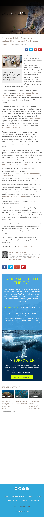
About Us (24, 500)
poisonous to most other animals (15, 164)
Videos (30, 496)
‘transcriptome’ (34, 118)
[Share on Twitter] (31, 49)
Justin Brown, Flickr (24, 246)
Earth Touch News (9, 44)
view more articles (8, 411)
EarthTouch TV (12, 500)
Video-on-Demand (18, 496)
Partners (16, 506)
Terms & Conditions (25, 506)
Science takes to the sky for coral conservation (21, 403)
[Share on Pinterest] (40, 49)
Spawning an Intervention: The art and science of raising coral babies (8, 405)
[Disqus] (22, 452)
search (41, 3)
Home (6, 496)
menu (2, 3)
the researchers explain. (11, 128)
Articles (39, 496)
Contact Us (35, 500)
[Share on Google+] (35, 49)
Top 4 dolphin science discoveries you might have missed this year (34, 405)
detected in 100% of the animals (14, 196)
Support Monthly (22, 377)
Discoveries (15, 13)
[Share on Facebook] (26, 49)
